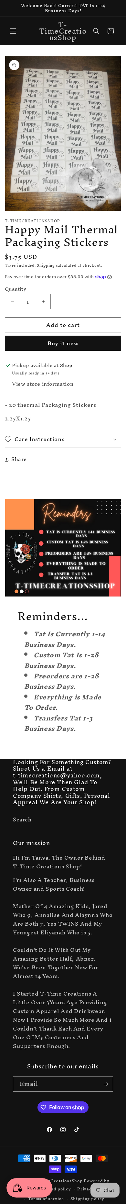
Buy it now (63, 343)
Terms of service (46, 1198)
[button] (13, 31)
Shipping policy (87, 1198)
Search (22, 819)
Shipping (46, 265)
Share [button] (19, 459)
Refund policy (55, 1189)
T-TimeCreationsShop (58, 1181)
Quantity (15, 289)
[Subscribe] (106, 1084)
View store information (42, 384)
